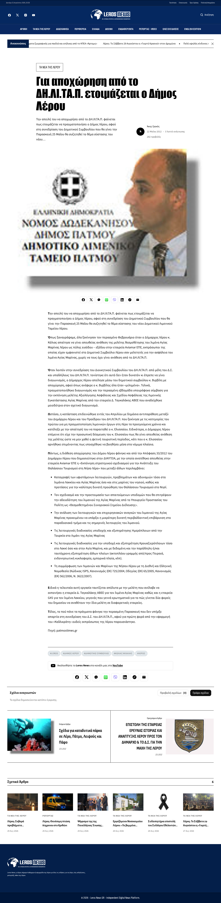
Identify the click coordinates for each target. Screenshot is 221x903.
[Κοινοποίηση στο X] (91, 299)
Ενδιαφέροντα (125, 29)
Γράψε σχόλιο (201, 693)
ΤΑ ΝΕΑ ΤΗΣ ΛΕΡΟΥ (49, 67)
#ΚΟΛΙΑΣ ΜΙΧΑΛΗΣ (123, 653)
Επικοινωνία (183, 3)
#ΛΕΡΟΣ (141, 653)
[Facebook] (9, 15)
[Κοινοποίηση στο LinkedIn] (122, 299)
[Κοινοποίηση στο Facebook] (83, 299)
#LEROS (54, 653)
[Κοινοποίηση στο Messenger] (99, 299)
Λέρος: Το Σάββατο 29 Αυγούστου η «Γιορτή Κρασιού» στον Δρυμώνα (125, 44)
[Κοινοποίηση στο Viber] (114, 299)
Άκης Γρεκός (153, 126)
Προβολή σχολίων (173, 693)
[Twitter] (17, 15)
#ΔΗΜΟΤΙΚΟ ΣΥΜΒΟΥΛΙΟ (96, 653)
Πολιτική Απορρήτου (208, 3)
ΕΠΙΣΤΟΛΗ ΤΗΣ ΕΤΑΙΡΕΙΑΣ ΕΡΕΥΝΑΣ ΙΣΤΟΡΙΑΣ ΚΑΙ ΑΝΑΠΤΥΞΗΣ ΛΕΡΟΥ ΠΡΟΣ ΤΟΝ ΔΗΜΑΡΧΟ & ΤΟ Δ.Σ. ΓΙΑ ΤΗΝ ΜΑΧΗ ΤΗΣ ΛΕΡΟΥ (140, 736)
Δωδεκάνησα (62, 29)
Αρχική (23, 29)
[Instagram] (25, 15)
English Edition (192, 29)
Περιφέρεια (80, 29)
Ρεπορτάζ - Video (148, 29)
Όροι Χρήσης (194, 3)
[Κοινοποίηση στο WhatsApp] (106, 299)
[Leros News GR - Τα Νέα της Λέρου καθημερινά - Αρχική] (110, 14)
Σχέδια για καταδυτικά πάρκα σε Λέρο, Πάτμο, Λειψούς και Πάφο (80, 736)
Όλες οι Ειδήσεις (171, 29)
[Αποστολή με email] (137, 299)
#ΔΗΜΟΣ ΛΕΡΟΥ (71, 653)
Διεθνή (109, 29)
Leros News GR (97, 898)
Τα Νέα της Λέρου (41, 29)
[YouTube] (33, 15)
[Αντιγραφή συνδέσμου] (129, 299)
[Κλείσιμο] (212, 44)
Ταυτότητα (172, 3)
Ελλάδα (96, 29)
